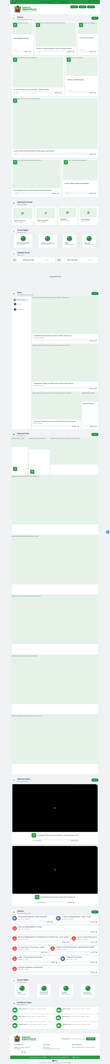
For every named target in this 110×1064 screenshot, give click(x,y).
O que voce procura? (44, 2)
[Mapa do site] (60, 6)
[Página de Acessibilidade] (64, 6)
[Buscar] (68, 2)
